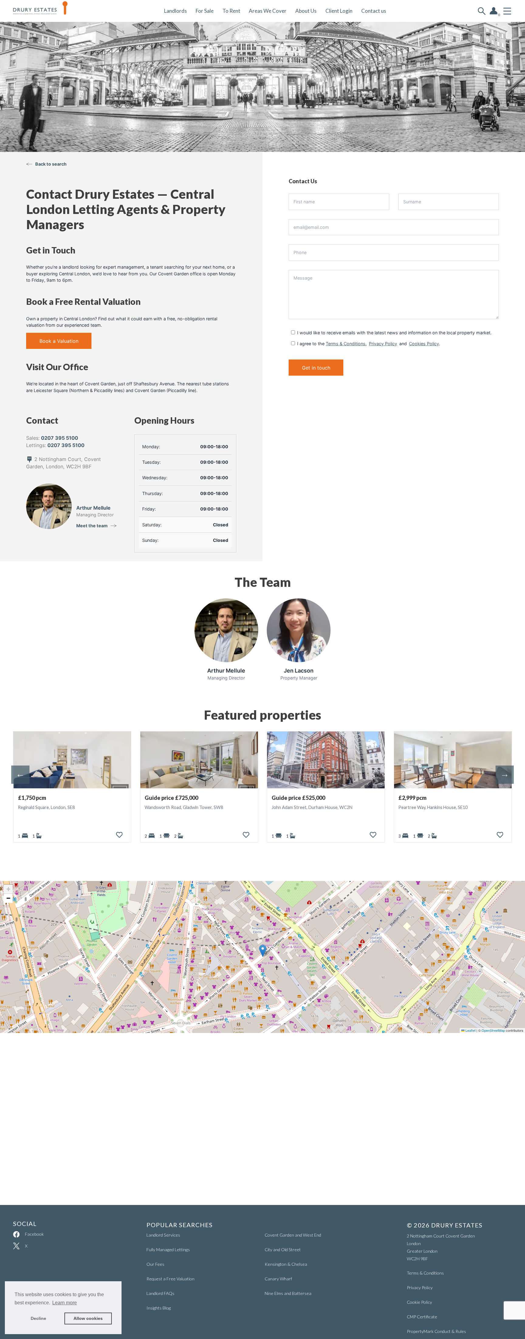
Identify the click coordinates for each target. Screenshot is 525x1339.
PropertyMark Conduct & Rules (436, 1331)
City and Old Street (283, 1249)
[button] (262, 951)
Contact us (373, 11)
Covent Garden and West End (293, 1234)
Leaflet (470, 1030)
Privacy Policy (383, 343)
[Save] (119, 835)
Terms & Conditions (345, 343)
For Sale (205, 11)
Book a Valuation (58, 341)
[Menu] (507, 11)
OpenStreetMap (493, 1030)
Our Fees (155, 1264)
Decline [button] (38, 1318)
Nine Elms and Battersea (288, 1293)
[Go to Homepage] (44, 11)
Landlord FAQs (160, 1293)
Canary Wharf (278, 1278)
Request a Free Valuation (170, 1278)
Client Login (338, 11)
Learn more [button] (64, 1302)
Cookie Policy (419, 1302)
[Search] (481, 11)
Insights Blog (158, 1307)
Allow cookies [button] (88, 1318)
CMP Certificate (422, 1316)
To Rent (231, 11)
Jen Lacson (299, 670)
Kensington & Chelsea (286, 1264)
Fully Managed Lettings (168, 1249)
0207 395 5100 (59, 438)
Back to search (51, 164)
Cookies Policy (424, 343)
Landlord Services (163, 1234)
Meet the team (92, 525)
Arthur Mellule (93, 508)
